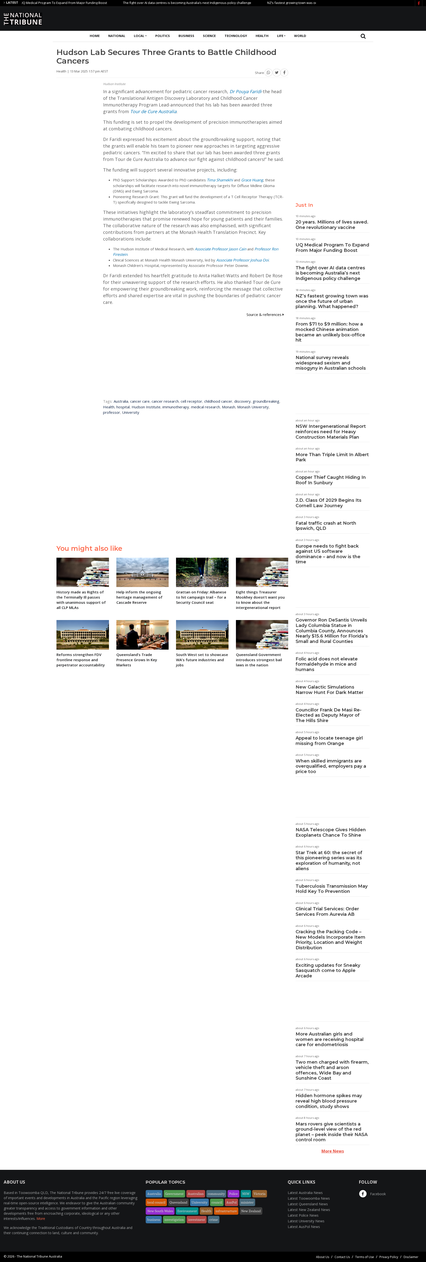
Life (280, 36)
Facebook (377, 1194)
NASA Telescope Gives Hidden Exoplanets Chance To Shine (331, 832)
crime (213, 1219)
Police (233, 1194)
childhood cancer (218, 401)
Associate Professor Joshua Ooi (242, 260)
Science (209, 36)
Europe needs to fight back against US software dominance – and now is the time (328, 554)
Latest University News (306, 1221)
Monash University (253, 406)
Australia (121, 401)
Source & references (265, 314)
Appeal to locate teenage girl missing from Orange (329, 740)
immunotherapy (175, 406)
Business (186, 36)
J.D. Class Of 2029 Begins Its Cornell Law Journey (328, 503)
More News (332, 1151)
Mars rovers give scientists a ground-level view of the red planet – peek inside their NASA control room (332, 1132)
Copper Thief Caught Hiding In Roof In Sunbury (331, 480)
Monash (228, 406)
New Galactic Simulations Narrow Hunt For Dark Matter (329, 689)
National (116, 36)
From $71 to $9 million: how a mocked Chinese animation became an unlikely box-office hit (330, 332)
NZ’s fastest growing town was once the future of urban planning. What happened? (305, 2)
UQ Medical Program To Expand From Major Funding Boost (332, 247)
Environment (187, 1211)
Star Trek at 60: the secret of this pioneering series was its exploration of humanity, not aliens (329, 860)
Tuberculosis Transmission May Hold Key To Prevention (332, 888)
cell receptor (191, 401)
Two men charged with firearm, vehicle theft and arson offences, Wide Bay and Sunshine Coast (332, 1070)
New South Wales (160, 1211)
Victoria (260, 1194)
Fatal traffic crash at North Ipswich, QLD (326, 525)
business (153, 1219)
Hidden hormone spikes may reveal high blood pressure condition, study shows (329, 1101)
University (130, 412)
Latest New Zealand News (309, 1209)
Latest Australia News (305, 1192)
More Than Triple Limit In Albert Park (332, 457)
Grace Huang (252, 179)
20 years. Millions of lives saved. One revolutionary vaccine (332, 224)
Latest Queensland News (308, 1204)
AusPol (231, 1202)
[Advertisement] (332, 18)
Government (174, 1194)
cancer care (140, 401)
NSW (245, 1194)
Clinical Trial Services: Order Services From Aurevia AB (327, 911)
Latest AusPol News (304, 1226)
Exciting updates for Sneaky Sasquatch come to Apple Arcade (328, 971)
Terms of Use (364, 1257)
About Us (322, 1257)
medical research (205, 406)
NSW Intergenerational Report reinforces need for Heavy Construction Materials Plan (331, 432)
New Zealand (251, 1211)
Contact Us (342, 1257)
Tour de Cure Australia (153, 111)
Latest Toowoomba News (309, 1198)
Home (95, 36)
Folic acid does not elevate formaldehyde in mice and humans (327, 664)
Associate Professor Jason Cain (220, 248)
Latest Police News (303, 1215)
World (300, 36)
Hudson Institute (146, 406)
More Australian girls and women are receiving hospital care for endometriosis (330, 1039)
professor (111, 412)
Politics (162, 36)
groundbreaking (266, 401)
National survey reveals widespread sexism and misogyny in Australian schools (331, 363)
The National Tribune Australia (39, 1256)
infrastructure (226, 1211)
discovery (242, 401)
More (40, 1218)
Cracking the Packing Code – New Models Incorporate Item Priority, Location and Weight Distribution (330, 940)
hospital (123, 406)
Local (139, 36)
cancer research (165, 401)
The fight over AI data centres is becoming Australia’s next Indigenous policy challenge (163, 2)
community (216, 1194)
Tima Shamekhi (220, 179)
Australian (196, 1194)
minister (247, 1202)
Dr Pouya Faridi (245, 91)
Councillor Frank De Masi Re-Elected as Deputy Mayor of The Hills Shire (328, 715)
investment (196, 1219)
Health (262, 36)
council (217, 1202)
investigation (174, 1219)
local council (156, 1202)
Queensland (178, 1202)
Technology (236, 36)
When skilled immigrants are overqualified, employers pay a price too (331, 766)
